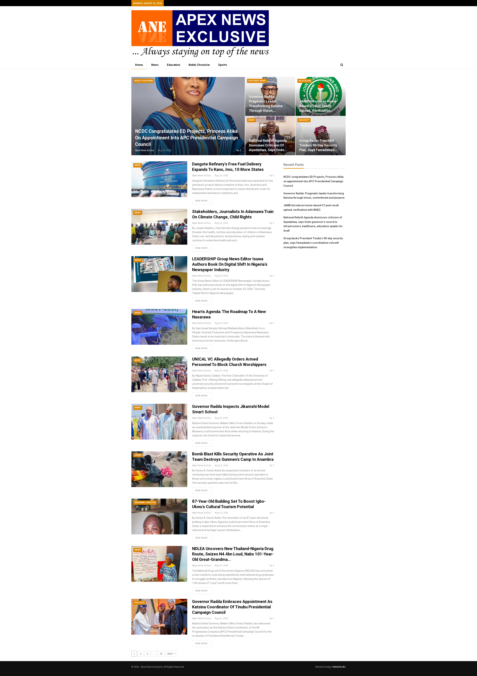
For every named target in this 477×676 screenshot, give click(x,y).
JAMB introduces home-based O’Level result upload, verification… (318, 106)
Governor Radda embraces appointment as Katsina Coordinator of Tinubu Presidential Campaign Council (232, 607)
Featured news (257, 81)
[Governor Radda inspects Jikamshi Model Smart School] (159, 422)
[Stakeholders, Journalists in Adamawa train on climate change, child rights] (159, 227)
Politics (140, 602)
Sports (222, 65)
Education (173, 65)
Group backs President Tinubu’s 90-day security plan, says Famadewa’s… (318, 145)
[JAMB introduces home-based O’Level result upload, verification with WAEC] (320, 96)
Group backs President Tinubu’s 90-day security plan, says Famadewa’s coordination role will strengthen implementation (313, 243)
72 (161, 654)
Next (170, 654)
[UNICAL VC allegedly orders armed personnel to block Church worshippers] (159, 374)
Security (304, 120)
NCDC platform (144, 81)
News (155, 65)
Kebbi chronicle (199, 65)
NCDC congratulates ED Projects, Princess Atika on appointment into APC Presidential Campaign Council (186, 138)
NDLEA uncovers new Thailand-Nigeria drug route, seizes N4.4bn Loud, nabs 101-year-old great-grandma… (233, 554)
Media (138, 260)
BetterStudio (339, 666)
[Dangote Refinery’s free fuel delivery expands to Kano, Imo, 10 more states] (159, 179)
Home (139, 65)
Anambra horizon (145, 502)
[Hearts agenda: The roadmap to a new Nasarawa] (159, 327)
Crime (138, 455)
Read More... (202, 201)
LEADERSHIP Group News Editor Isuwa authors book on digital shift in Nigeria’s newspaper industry (229, 264)
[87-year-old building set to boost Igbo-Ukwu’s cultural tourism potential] (159, 516)
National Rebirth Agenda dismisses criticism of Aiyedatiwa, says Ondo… (268, 145)
